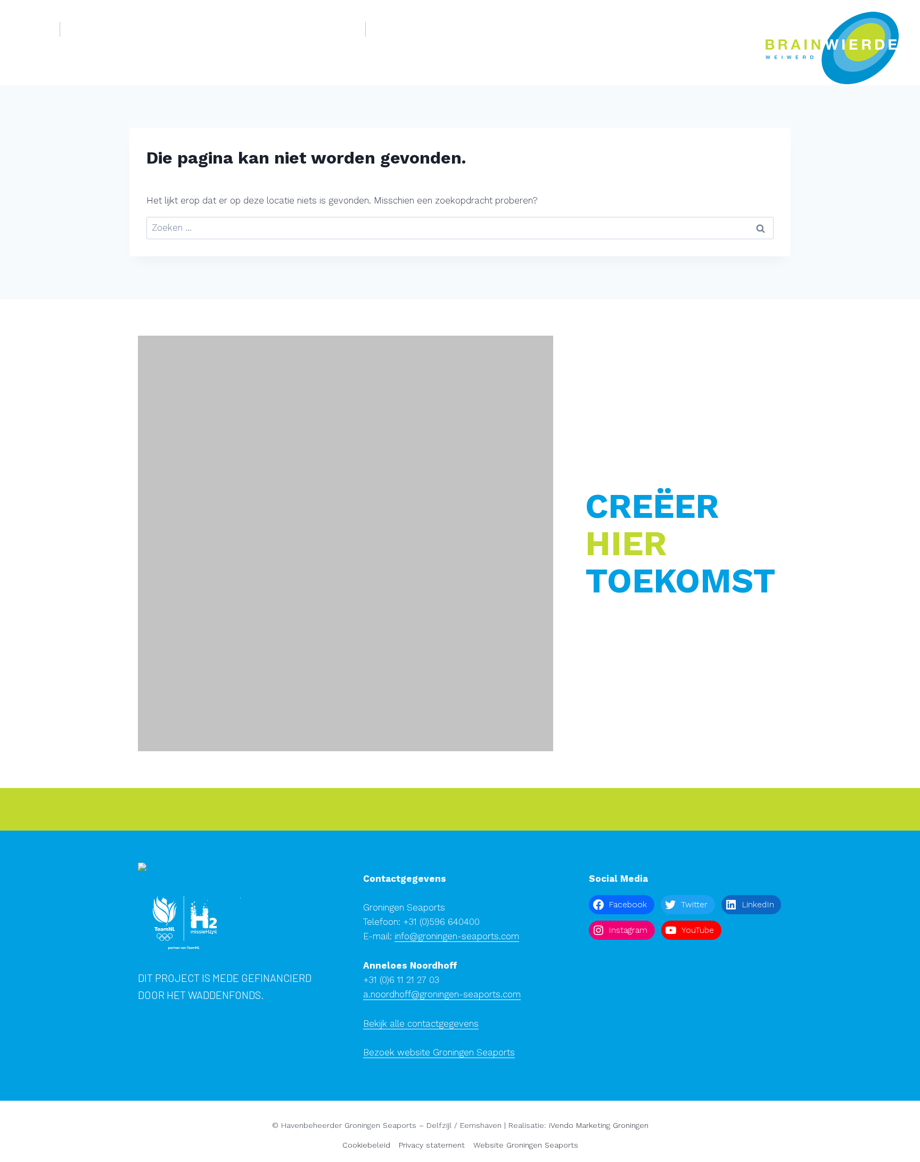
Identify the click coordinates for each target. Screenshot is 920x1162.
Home (34, 28)
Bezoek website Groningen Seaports (439, 1052)
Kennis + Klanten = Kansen (215, 28)
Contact (434, 28)
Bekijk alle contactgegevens (421, 1023)
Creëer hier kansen (110, 28)
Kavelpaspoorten (316, 28)
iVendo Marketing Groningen (598, 1125)
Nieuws (391, 28)
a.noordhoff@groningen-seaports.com (442, 994)
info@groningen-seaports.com (457, 936)
